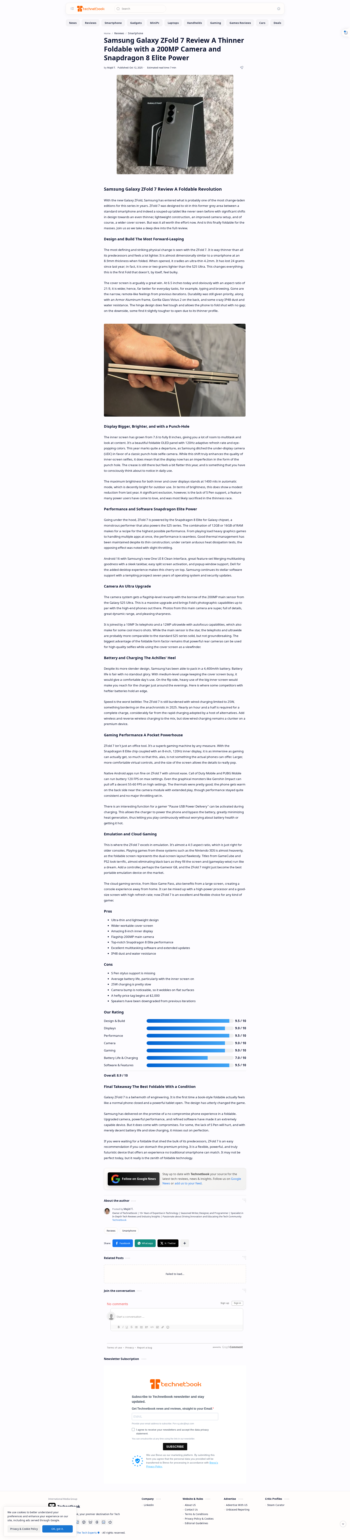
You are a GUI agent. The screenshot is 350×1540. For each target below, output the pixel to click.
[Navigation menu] (72, 8)
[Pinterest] (84, 1522)
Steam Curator (276, 1505)
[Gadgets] (136, 22)
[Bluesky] (90, 1522)
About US (190, 1505)
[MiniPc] (155, 22)
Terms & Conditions (196, 1514)
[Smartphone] (113, 22)
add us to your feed (188, 1183)
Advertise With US (236, 1505)
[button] (122, 1243)
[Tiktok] (77, 1522)
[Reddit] (110, 1522)
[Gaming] (215, 22)
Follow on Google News (139, 1179)
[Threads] (97, 1522)
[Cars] (262, 22)
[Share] (241, 67)
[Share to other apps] (184, 1243)
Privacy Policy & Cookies (199, 1518)
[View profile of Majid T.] (122, 1209)
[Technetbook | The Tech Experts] (90, 8)
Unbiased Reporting (237, 1509)
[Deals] (277, 22)
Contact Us (191, 1509)
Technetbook (119, 1220)
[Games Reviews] (240, 22)
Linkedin (149, 1505)
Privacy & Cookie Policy (24, 1529)
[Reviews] (91, 22)
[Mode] (278, 8)
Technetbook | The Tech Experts (78, 1532)
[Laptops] (173, 22)
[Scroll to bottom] (343, 1524)
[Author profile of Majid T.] (109, 67)
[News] (73, 22)
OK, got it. (57, 1529)
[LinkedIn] (103, 1522)
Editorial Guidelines (196, 1523)
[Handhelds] (194, 22)
